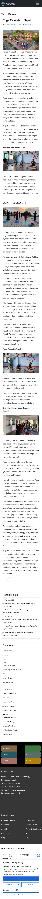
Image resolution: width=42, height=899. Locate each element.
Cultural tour (6, 698)
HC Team (28, 24)
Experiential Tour (8, 702)
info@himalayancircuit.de (11, 793)
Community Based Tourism (11, 670)
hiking (4, 674)
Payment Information (9, 820)
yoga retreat (18, 129)
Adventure (5, 655)
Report (28, 833)
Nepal (4, 662)
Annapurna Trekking (9, 718)
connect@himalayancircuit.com (13, 790)
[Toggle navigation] (38, 3)
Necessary (6, 890)
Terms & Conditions (33, 829)
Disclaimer (30, 820)
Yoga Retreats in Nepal (17, 20)
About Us (4, 829)
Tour (3, 686)
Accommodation (7, 651)
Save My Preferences (21, 895)
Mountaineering (7, 682)
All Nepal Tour (7, 689)
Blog (3, 838)
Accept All (21, 879)
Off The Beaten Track (9, 730)
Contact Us (5, 833)
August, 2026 (9, 600)
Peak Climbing (7, 734)
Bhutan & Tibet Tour (9, 693)
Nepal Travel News (8, 665)
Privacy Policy (31, 825)
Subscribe (5, 825)
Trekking (5, 714)
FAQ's (28, 838)
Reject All (30, 885)
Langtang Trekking (8, 726)
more (6, 579)
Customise (10, 885)
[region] (21, 879)
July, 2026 (8, 616)
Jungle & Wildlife (8, 706)
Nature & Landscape (9, 710)
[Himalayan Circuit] (9, 3)
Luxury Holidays (7, 678)
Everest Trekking (8, 722)
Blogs (4, 659)
